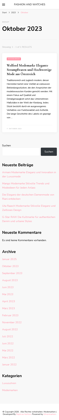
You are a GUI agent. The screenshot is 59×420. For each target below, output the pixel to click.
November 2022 (12, 322)
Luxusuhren (9, 383)
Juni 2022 (8, 343)
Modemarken (14, 59)
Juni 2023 (8, 287)
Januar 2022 (9, 364)
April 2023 (8, 301)
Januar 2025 (9, 259)
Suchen (6, 145)
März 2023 (8, 308)
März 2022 (8, 357)
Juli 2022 (7, 336)
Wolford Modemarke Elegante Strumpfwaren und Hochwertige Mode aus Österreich (29, 69)
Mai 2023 (7, 294)
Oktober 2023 (10, 266)
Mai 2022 (7, 350)
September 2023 (12, 273)
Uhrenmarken (50, 414)
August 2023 (10, 280)
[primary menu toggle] (3, 5)
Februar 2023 (10, 315)
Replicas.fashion (23, 414)
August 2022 (10, 329)
